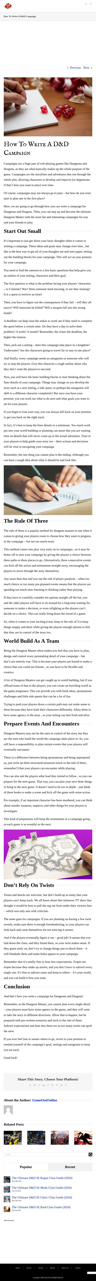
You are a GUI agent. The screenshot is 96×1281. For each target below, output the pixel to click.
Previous (75, 67)
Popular (26, 1167)
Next (86, 67)
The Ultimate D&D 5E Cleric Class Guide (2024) (42, 1197)
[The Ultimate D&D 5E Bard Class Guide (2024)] (7, 1208)
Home (18, 1268)
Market (52, 1268)
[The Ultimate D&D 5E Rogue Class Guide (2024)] (7, 1179)
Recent (70, 1167)
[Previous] (6, 1137)
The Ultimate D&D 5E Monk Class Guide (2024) (42, 1187)
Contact (77, 1268)
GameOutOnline (44, 1100)
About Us (65, 1268)
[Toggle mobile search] (86, 3)
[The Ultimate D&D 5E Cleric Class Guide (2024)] (7, 1198)
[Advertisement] (48, 39)
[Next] (90, 1137)
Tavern (28, 1268)
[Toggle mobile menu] (91, 3)
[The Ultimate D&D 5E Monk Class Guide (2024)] (7, 1188)
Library (40, 1268)
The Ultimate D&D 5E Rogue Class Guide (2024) (42, 1178)
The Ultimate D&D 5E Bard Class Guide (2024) (41, 1207)
